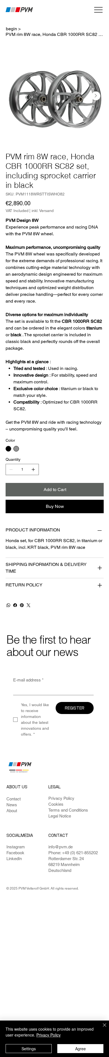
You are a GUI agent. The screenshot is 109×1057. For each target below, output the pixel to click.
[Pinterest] (22, 605)
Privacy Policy (61, 798)
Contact (13, 798)
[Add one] (33, 469)
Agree (80, 1048)
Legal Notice (59, 816)
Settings (29, 1048)
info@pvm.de (60, 846)
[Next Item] (95, 95)
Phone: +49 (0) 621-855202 (73, 852)
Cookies (55, 804)
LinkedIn (14, 858)
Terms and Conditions (68, 810)
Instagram (15, 846)
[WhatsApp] (8, 605)
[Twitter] (28, 605)
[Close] (101, 1028)
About (11, 810)
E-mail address (28, 680)
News (11, 804)
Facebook (15, 852)
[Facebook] (15, 605)
